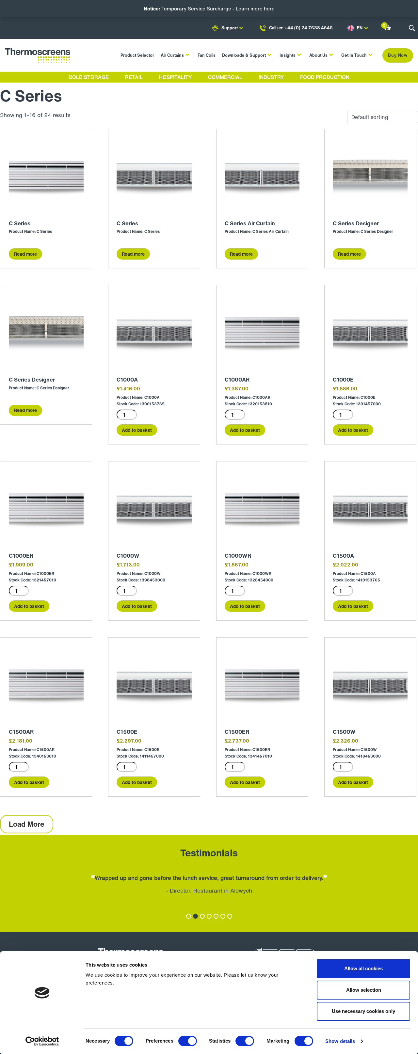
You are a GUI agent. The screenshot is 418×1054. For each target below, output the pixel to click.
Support (229, 28)
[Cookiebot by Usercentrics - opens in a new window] (42, 1041)
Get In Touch (354, 55)
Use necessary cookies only (363, 1011)
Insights (288, 55)
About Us (318, 55)
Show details (340, 1041)
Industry (271, 77)
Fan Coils (207, 55)
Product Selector (137, 55)
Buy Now (398, 55)
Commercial (225, 77)
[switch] (187, 1041)
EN (359, 28)
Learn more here (255, 8)
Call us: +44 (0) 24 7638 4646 (301, 28)
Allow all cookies (363, 968)
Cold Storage (89, 77)
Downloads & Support (244, 55)
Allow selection (363, 990)
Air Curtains (172, 55)
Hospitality (175, 77)
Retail (134, 77)
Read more (25, 253)
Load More (26, 824)
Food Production (324, 77)
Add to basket (137, 430)
